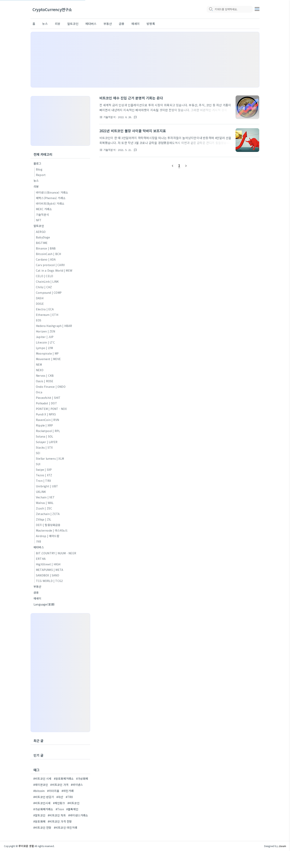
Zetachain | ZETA (48, 514)
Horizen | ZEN (45, 331)
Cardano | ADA (46, 259)
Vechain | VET (45, 497)
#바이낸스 (77, 785)
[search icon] (211, 9)
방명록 (151, 24)
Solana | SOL (44, 436)
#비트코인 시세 (42, 778)
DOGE (40, 304)
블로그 (37, 163)
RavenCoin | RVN (47, 420)
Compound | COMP (49, 293)
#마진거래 (68, 791)
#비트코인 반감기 (43, 797)
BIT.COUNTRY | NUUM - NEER (56, 553)
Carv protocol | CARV (50, 265)
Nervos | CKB (45, 375)
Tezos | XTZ (44, 475)
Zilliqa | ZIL (43, 519)
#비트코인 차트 (57, 815)
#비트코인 (73, 803)
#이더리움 (53, 791)
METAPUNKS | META (49, 570)
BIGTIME (42, 243)
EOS (38, 320)
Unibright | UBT (47, 486)
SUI (38, 464)
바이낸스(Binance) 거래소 (52, 192)
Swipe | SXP (44, 470)
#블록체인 (72, 809)
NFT (39, 220)
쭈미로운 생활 (26, 846)
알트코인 (73, 24)
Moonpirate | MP (47, 353)
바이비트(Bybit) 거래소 (50, 203)
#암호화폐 (39, 821)
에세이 (135, 24)
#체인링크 (59, 803)
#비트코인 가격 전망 (60, 821)
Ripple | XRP (44, 425)
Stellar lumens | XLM (50, 458)
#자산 (59, 797)
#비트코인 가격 (59, 785)
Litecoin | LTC (45, 342)
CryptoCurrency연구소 (52, 9)
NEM (39, 364)
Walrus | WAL (44, 503)
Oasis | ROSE (44, 381)
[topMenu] (257, 8)
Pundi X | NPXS (46, 414)
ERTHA (41, 559)
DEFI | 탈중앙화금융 (48, 525)
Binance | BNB (46, 248)
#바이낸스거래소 (78, 815)
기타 (38, 541)
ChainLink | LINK (47, 281)
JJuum (282, 846)
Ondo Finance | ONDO (50, 387)
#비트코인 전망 (42, 827)
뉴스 (45, 24)
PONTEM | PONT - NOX (51, 409)
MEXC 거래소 (44, 209)
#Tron (60, 809)
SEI (38, 453)
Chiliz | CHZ (44, 287)
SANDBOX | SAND (47, 575)
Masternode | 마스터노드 (52, 530)
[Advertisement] (145, 59)
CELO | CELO (44, 276)
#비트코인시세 (42, 803)
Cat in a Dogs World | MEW (54, 270)
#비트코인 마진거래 (65, 827)
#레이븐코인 (40, 785)
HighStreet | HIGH (48, 564)
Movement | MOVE (48, 359)
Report (41, 175)
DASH (39, 298)
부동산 (108, 24)
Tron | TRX (43, 481)
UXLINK (41, 492)
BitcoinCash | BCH (48, 254)
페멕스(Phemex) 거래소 (50, 198)
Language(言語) (44, 604)
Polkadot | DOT (46, 403)
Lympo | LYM (44, 348)
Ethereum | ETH (47, 315)
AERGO (41, 232)
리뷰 (57, 24)
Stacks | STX (44, 447)
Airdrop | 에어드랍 (47, 536)
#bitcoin (39, 791)
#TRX (69, 797)
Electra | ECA (45, 309)
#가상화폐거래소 (43, 809)
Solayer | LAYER (46, 442)
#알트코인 (39, 815)
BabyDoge (43, 237)
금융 (121, 24)
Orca (39, 392)
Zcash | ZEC (44, 508)
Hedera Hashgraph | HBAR (54, 326)
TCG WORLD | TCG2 (49, 581)
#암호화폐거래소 (64, 778)
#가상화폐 (82, 778)
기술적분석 (42, 215)
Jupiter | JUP (45, 337)
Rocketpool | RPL (48, 431)
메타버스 (91, 24)
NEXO (39, 370)
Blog (39, 169)
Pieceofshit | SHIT (48, 398)
